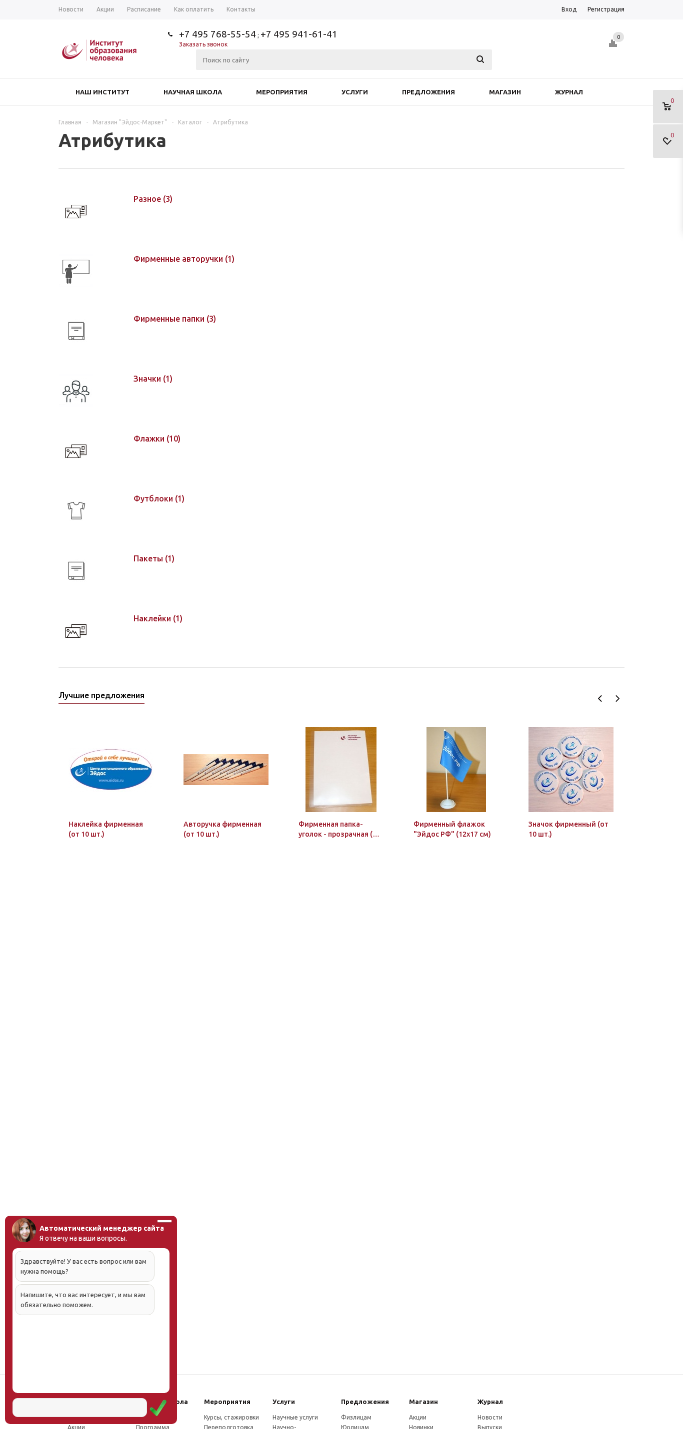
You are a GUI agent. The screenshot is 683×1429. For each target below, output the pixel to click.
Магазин (505, 91)
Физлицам (356, 1417)
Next (617, 698)
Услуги (355, 91)
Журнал (569, 91)
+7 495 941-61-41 (299, 33)
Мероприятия (282, 91)
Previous (600, 698)
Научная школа (193, 91)
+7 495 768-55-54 (217, 33)
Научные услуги (295, 1417)
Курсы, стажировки (231, 1417)
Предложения (428, 91)
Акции (417, 1417)
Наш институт (103, 91)
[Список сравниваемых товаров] (614, 47)
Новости (490, 1417)
